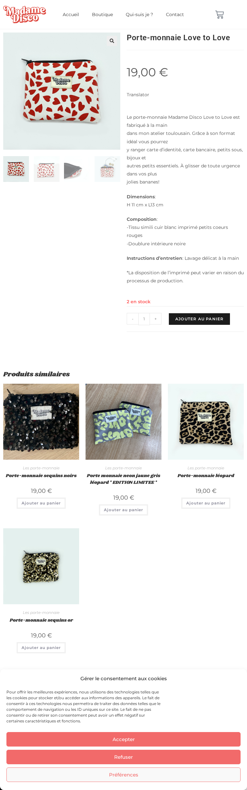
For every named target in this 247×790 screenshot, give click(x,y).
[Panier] (219, 14)
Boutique (102, 14)
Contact (175, 14)
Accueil (71, 14)
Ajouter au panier (199, 318)
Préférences (123, 775)
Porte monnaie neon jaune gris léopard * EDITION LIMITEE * (123, 479)
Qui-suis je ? (139, 14)
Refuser (123, 757)
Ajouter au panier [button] (41, 503)
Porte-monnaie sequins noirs (41, 476)
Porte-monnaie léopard (206, 476)
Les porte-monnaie (41, 468)
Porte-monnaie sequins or (41, 620)
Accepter (124, 739)
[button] (112, 41)
